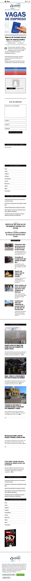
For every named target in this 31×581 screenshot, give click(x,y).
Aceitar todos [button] (20, 574)
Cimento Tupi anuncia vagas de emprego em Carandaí (15, 207)
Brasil (6, 169)
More (22, 354)
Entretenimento (8, 178)
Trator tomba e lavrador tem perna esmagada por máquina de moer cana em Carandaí (15, 463)
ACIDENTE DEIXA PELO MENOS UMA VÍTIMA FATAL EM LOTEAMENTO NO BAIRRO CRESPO (14, 347)
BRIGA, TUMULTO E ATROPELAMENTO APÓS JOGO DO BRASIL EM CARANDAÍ (15, 377)
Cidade (9, 43)
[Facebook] (26, 1)
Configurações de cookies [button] (9, 574)
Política (6, 186)
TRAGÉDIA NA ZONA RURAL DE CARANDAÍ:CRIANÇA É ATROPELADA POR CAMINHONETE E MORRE (14, 406)
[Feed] (28, 1)
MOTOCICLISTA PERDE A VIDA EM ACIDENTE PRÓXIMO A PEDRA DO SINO (15, 436)
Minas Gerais (7, 183)
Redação (22, 43)
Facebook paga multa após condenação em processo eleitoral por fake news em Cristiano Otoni (14, 214)
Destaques (13, 43)
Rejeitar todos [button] (6, 577)
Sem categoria (7, 191)
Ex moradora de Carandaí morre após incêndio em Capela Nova (20, 259)
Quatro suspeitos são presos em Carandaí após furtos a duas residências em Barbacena (15, 210)
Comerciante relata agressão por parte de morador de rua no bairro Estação (20, 246)
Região (6, 188)
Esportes (6, 181)
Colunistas (7, 173)
